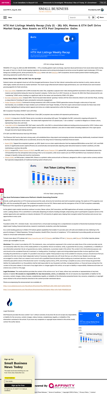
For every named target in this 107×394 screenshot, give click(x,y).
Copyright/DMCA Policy (70, 392)
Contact (93, 392)
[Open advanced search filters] (93, 17)
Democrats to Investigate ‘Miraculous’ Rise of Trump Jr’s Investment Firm (72, 3)
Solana (38, 72)
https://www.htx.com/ (35, 238)
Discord (78, 238)
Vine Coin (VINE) (10, 91)
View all (103, 2)
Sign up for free (18, 385)
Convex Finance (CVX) (50, 150)
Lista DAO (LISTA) (11, 125)
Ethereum (55, 72)
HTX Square (48, 238)
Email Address (9, 378)
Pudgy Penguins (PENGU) (13, 102)
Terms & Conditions (55, 392)
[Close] (32, 357)
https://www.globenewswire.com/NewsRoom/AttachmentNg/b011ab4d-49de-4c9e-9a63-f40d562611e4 (37, 289)
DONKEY (8, 118)
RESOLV (7, 150)
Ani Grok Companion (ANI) (13, 98)
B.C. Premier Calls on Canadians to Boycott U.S (19, 3)
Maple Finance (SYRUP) (26, 150)
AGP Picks (5, 3)
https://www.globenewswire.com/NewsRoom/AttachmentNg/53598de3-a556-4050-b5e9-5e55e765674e (37, 286)
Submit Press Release (40, 392)
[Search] (89, 17)
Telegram (69, 238)
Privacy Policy (84, 392)
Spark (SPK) (9, 143)
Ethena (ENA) (9, 157)
